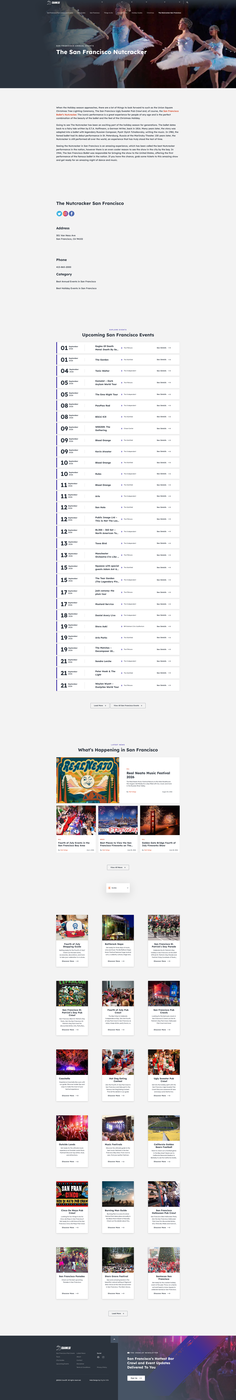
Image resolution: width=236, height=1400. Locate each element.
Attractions (140, 3)
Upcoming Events (113, 3)
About (79, 1357)
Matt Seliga (132, 792)
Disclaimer (80, 1364)
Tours (128, 3)
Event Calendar (157, 3)
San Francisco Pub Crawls (65, 1353)
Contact (79, 1360)
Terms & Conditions (83, 1367)
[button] (187, 4)
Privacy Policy (102, 1367)
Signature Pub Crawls (92, 3)
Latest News (81, 1353)
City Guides (173, 3)
